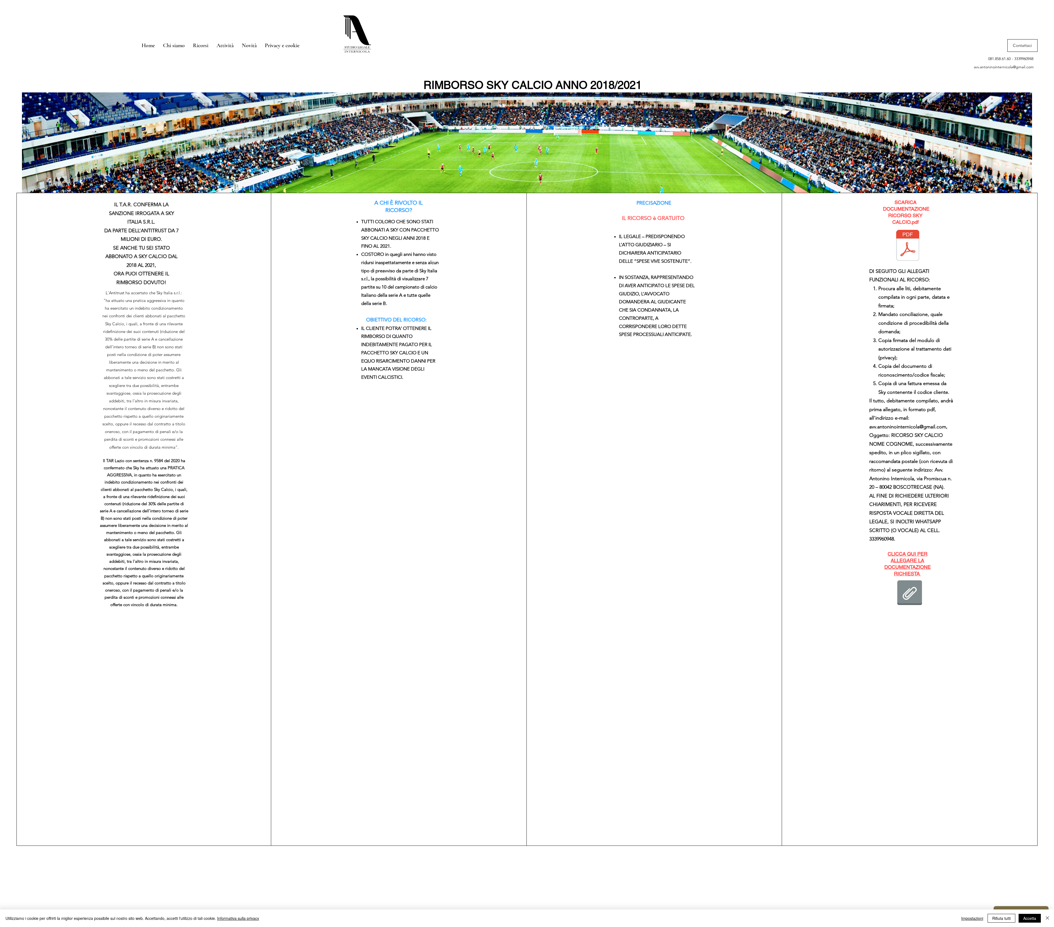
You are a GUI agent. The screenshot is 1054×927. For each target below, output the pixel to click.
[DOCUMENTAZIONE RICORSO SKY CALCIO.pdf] (907, 246)
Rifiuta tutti (1001, 918)
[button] (200, 45)
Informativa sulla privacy (238, 918)
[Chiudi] (1047, 918)
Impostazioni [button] (972, 918)
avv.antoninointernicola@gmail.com (1004, 66)
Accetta (1029, 918)
